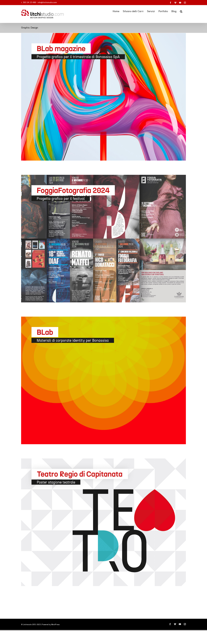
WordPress (55, 624)
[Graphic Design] (103, 97)
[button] (181, 11)
